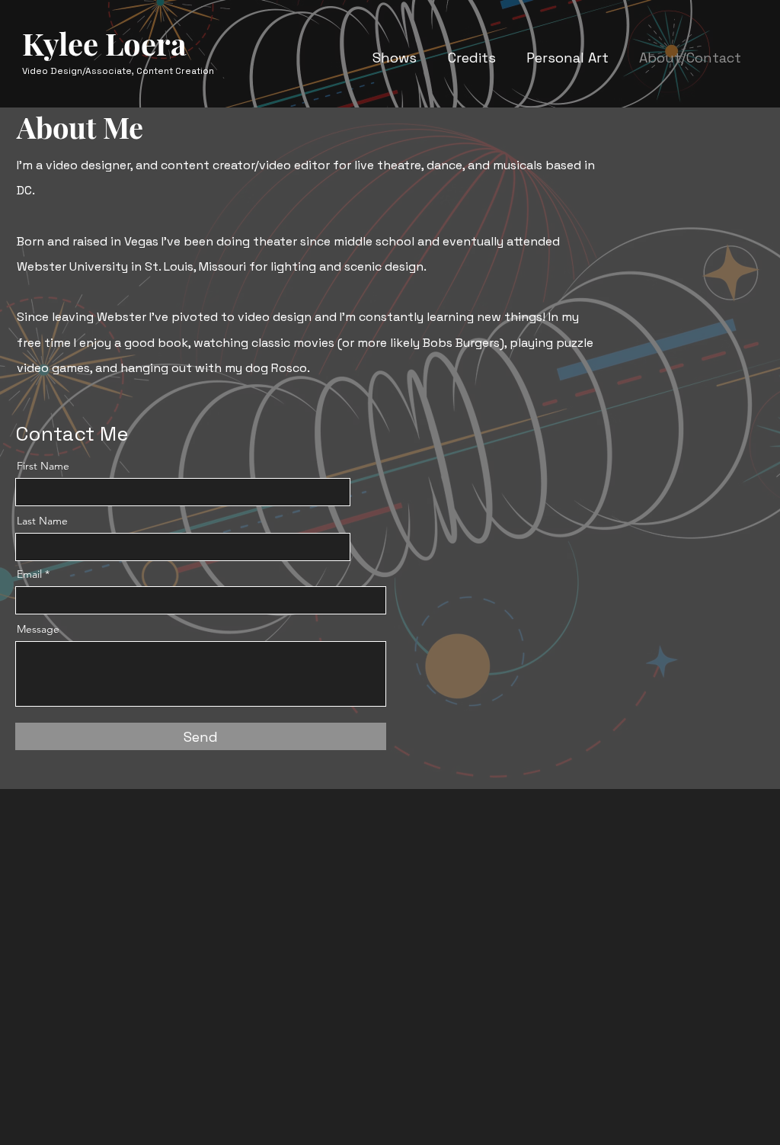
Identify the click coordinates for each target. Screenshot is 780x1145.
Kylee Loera (104, 43)
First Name (43, 465)
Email (29, 574)
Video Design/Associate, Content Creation (118, 71)
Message (38, 629)
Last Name (42, 520)
